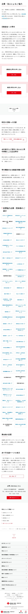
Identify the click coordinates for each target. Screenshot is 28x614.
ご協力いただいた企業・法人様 (14, 109)
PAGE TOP (14, 536)
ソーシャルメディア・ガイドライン (13, 598)
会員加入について (6, 512)
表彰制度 (5, 18)
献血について (5, 577)
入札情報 (8, 595)
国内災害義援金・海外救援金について (10, 554)
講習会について (5, 566)
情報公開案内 (19, 596)
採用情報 (13, 593)
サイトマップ (14, 599)
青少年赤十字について (6, 562)
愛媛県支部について (6, 547)
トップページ (4, 528)
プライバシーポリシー (9, 596)
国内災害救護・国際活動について (9, 569)
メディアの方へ (20, 593)
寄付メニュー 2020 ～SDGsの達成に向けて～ (13, 140)
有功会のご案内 (6, 520)
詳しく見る (14, 74)
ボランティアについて (6, 558)
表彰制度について (6, 518)
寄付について (11, 528)
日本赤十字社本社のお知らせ (8, 585)
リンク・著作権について (16, 595)
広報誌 (3, 588)
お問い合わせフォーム (14, 497)
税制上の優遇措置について (8, 515)
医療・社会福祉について (7, 573)
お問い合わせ (7, 593)
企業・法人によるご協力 (8, 523)
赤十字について (5, 543)
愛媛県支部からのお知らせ (7, 581)
